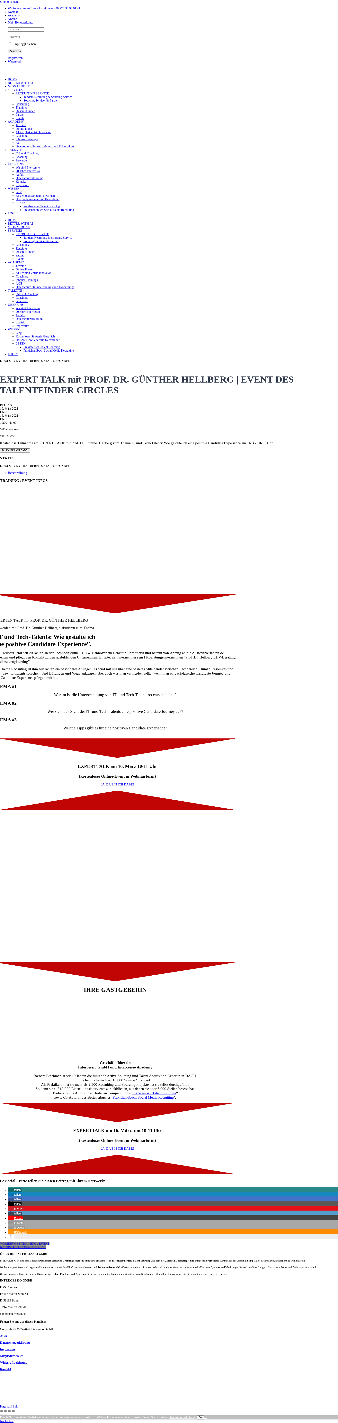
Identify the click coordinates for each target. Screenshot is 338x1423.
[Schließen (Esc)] (13, 1411)
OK (200, 1417)
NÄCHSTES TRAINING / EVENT (23, 1247)
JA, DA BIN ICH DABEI (15, 450)
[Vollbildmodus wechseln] (5, 1411)
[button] (15, 1190)
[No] (205, 1418)
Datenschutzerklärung (182, 1417)
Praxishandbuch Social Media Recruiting (143, 1097)
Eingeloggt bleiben (24, 44)
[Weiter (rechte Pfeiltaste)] (5, 1414)
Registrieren (15, 58)
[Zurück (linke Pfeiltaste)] (1, 1414)
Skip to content (9, 1)
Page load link (9, 1406)
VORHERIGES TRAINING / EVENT (24, 1243)
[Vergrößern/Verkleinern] (1, 1411)
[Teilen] (9, 1411)
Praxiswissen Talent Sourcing (154, 1093)
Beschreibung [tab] (17, 473)
